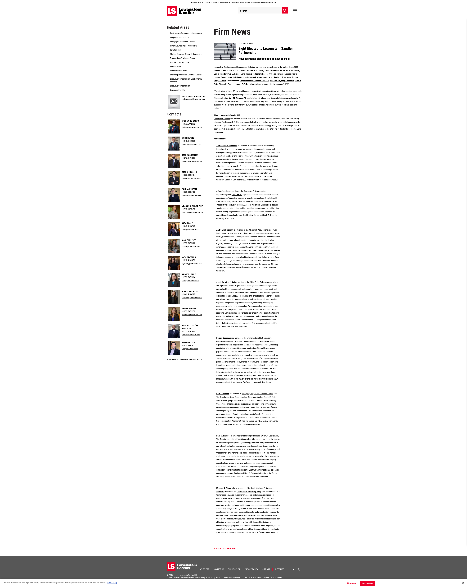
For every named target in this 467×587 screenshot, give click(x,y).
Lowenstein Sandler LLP (188, 575)
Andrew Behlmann (190, 121)
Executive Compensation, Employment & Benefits (186, 80)
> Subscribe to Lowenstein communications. (185, 359)
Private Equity (175, 50)
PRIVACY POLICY (251, 569)
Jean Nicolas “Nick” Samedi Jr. (191, 327)
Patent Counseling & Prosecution (183, 46)
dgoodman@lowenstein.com (192, 161)
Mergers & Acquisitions (179, 37)
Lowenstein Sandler (222, 118)
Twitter (299, 569)
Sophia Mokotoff (190, 291)
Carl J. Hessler (189, 172)
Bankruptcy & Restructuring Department (186, 33)
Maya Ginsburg (189, 257)
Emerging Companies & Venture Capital (186, 74)
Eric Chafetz (188, 138)
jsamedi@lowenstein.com (191, 335)
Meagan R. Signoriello (192, 206)
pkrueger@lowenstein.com (191, 195)
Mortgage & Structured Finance (182, 41)
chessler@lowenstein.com (191, 178)
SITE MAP (266, 569)
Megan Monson (189, 308)
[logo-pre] (184, 11)
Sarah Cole (187, 223)
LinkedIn (293, 569)
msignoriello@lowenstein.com (192, 212)
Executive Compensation (180, 86)
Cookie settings (350, 583)
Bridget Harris (189, 274)
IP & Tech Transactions (179, 62)
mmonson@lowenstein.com (192, 315)
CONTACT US (219, 569)
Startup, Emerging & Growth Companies (186, 54)
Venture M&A (175, 66)
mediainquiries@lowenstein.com (193, 99)
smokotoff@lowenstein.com (192, 298)
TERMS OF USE (234, 569)
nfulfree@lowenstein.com (191, 246)
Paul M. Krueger (190, 189)
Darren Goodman (190, 155)
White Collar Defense (178, 70)
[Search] (285, 10)
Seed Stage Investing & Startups (243, 397)
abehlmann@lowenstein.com (192, 127)
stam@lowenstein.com (190, 349)
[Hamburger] (295, 10)
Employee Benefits (177, 90)
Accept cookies (367, 583)
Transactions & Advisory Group (182, 58)
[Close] (463, 583)
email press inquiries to (193, 96)
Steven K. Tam (188, 342)
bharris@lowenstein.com (190, 281)
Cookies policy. (112, 583)
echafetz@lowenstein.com (191, 144)
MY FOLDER (204, 569)
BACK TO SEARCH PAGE (226, 548)
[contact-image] (174, 102)
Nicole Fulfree (189, 240)
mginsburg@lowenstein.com (192, 263)
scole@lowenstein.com (190, 229)
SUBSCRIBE (279, 569)
